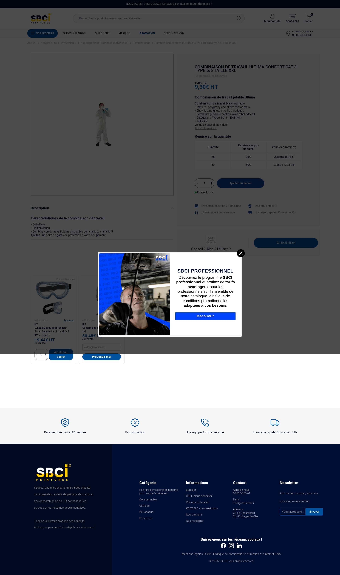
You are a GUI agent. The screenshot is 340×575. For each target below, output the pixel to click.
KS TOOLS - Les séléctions (202, 508)
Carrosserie (146, 512)
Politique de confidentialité (229, 554)
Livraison (191, 489)
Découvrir (205, 316)
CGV (208, 554)
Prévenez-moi (101, 356)
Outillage (144, 505)
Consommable (148, 499)
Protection (145, 518)
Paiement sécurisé (197, 502)
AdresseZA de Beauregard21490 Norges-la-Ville (245, 513)
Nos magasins (194, 520)
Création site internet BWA (264, 554)
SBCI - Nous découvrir (199, 496)
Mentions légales (192, 554)
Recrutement (194, 514)
